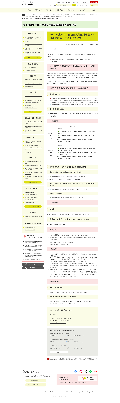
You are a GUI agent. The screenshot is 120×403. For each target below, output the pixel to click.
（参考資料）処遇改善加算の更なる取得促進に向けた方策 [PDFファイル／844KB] (72, 104)
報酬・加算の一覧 (33, 182)
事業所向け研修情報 (29, 192)
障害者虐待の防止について (31, 194)
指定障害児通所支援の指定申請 (32, 102)
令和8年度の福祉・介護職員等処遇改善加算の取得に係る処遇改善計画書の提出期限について (33, 255)
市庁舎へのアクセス (74, 391)
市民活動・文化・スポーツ (38, 10)
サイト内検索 (53, 5)
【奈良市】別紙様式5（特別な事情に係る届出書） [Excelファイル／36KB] (70, 189)
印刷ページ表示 (94, 44)
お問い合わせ (94, 391)
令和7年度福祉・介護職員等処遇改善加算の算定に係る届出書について (41, 18)
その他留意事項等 (29, 86)
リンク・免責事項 (64, 391)
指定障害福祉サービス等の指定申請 (33, 100)
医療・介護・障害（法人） (58, 14)
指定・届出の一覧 (33, 111)
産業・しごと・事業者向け (71, 10)
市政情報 (92, 10)
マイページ (75, 2)
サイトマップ (40, 391)
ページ (84, 5)
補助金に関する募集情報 (30, 67)
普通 (68, 335)
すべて (79, 5)
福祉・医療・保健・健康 (60, 10)
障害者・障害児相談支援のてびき (32, 145)
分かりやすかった (55, 341)
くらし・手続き (27, 10)
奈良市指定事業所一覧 (30, 227)
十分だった (53, 335)
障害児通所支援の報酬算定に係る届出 (33, 165)
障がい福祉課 (53, 314)
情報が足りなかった (79, 335)
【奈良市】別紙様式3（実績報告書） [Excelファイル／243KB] (67, 197)
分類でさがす (36, 14)
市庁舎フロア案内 (85, 391)
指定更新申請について (30, 105)
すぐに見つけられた (55, 348)
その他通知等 (28, 152)
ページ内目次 (52, 49)
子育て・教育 (49, 10)
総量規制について (29, 41)
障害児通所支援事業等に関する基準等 (33, 84)
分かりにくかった (79, 341)
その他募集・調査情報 (30, 70)
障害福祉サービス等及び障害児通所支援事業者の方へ (77, 14)
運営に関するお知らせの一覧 (33, 206)
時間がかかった (78, 348)
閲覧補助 (84, 2)
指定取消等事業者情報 (30, 230)
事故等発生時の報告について (31, 199)
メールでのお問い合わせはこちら (58, 323)
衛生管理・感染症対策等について (32, 197)
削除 (57, 19)
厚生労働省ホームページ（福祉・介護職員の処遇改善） (82, 81)
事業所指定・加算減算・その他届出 (33, 259)
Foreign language (66, 2)
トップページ (29, 14)
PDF (88, 5)
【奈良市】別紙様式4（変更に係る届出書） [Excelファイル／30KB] (68, 176)
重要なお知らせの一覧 (33, 57)
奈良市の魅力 (81, 10)
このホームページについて (29, 391)
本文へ (58, 2)
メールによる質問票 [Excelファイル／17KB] (70, 301)
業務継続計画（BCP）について (32, 202)
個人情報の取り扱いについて (51, 391)
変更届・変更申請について (31, 108)
